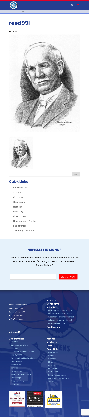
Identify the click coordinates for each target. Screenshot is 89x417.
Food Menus (20, 187)
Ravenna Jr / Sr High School (60, 310)
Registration (19, 225)
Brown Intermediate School (60, 313)
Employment (16, 355)
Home (10, 12)
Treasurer (15, 384)
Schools (50, 307)
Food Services (16, 361)
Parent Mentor (17, 371)
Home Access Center (24, 221)
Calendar (18, 197)
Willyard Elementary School (60, 320)
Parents (50, 338)
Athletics (18, 192)
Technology (16, 377)
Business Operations (19, 345)
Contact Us (52, 303)
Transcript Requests (24, 230)
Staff (49, 345)
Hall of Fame (16, 364)
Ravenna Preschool (56, 323)
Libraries (17, 206)
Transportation (17, 381)
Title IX (51, 381)
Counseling (19, 202)
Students (51, 342)
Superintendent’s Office (21, 374)
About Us (51, 300)
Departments (16, 338)
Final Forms (19, 216)
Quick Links (52, 349)
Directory (18, 211)
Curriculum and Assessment (23, 351)
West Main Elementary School (61, 317)
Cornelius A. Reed (15, 12)
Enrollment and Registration (23, 358)
